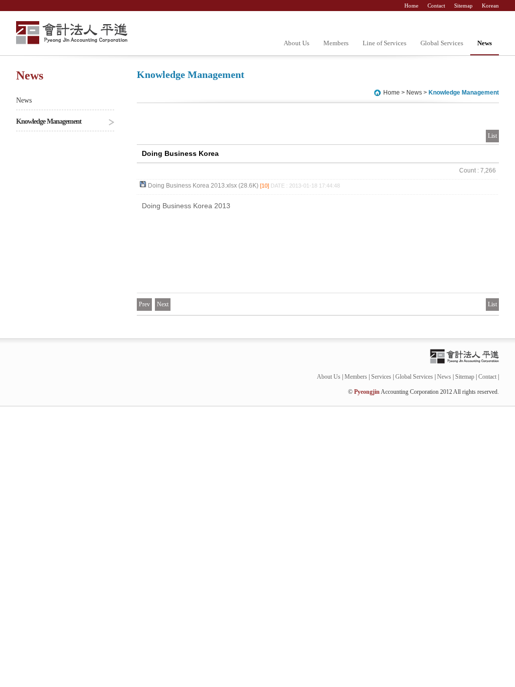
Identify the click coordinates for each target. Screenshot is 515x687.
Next (162, 304)
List (492, 135)
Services (381, 376)
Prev (144, 304)
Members (336, 43)
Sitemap (464, 6)
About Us (296, 43)
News (484, 43)
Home (412, 6)
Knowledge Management (48, 121)
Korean (490, 6)
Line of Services (384, 43)
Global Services (441, 43)
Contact (437, 6)
